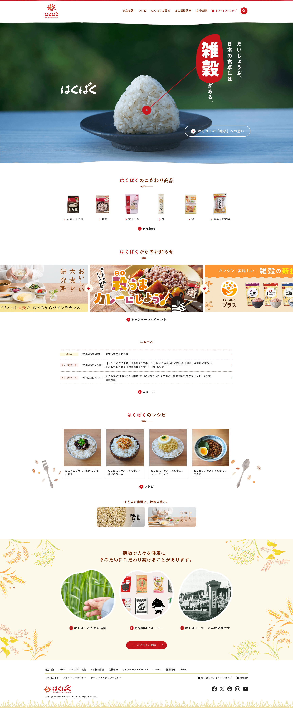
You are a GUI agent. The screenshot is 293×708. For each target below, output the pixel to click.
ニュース (157, 669)
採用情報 (170, 669)
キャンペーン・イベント (135, 669)
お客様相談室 (97, 669)
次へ (204, 288)
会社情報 (113, 669)
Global (183, 669)
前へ (89, 288)
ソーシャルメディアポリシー (106, 678)
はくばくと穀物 (146, 645)
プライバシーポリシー (75, 678)
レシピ (61, 669)
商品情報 (49, 669)
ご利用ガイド (52, 678)
